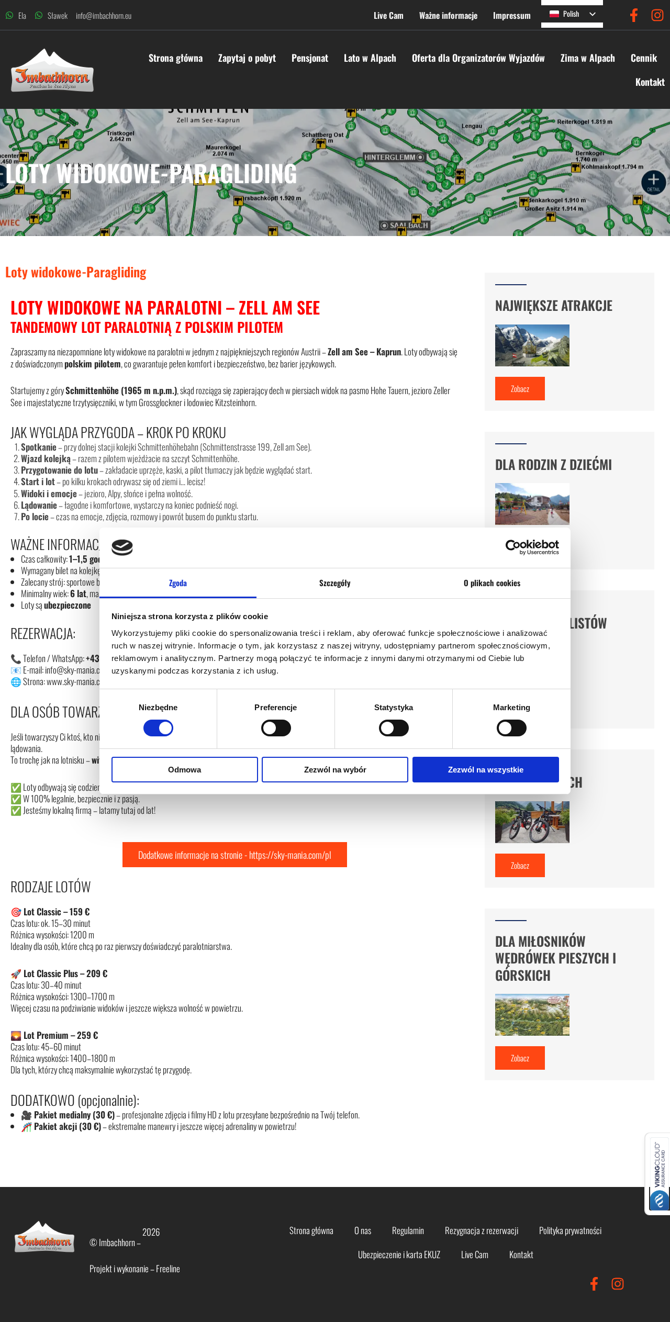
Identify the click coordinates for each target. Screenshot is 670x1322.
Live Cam (389, 15)
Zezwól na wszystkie (485, 769)
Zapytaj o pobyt (274, 57)
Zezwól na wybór (335, 769)
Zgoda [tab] (178, 582)
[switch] (276, 728)
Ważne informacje (448, 15)
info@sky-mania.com (77, 669)
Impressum (512, 15)
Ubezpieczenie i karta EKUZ (399, 1254)
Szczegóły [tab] (335, 582)
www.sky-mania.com (78, 681)
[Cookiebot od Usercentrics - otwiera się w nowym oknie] (513, 547)
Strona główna (203, 57)
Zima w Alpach (629, 57)
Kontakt (635, 81)
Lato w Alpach (412, 57)
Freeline (168, 1268)
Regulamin (408, 1230)
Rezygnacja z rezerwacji (481, 1230)
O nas (362, 1230)
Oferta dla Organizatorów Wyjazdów (520, 57)
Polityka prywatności (570, 1230)
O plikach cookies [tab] (492, 582)
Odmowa (184, 769)
